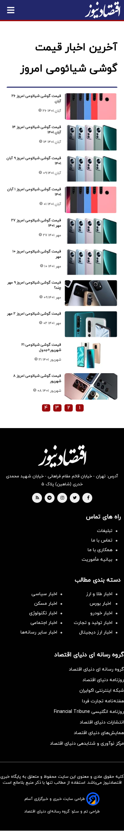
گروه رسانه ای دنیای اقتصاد (96, 669)
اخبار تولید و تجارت (93, 623)
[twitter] (75, 498)
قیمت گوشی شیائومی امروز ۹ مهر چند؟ (34, 285)
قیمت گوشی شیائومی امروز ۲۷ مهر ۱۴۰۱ (36, 223)
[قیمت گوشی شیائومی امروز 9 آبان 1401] (90, 168)
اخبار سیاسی (44, 594)
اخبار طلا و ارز (99, 594)
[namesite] (102, 10)
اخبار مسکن (45, 603)
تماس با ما (101, 540)
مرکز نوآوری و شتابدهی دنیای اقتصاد (87, 743)
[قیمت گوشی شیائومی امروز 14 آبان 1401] (90, 137)
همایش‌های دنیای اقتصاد (99, 733)
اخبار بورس (101, 603)
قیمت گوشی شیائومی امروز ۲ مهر (34, 313)
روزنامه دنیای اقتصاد (103, 680)
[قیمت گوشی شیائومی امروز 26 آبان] (90, 106)
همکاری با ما (100, 550)
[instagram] (62, 498)
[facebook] (88, 498)
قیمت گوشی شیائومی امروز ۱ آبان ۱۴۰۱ (34, 192)
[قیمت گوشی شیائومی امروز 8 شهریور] (90, 386)
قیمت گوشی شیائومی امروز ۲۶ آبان (36, 98)
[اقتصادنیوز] (62, 456)
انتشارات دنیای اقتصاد (102, 722)
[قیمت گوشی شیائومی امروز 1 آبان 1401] (90, 200)
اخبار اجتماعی (43, 623)
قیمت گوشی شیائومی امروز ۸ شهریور (37, 378)
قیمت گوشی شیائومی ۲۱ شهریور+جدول (41, 347)
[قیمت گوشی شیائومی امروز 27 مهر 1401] (90, 231)
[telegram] (49, 498)
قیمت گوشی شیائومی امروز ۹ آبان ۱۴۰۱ (34, 160)
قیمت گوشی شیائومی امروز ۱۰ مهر (37, 254)
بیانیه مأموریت (97, 559)
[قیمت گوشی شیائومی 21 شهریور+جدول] (90, 355)
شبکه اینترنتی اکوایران (101, 690)
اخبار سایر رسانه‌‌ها (39, 632)
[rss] (37, 498)
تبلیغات (104, 531)
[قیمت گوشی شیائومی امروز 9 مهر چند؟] (90, 293)
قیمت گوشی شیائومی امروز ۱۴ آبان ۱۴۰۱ (36, 129)
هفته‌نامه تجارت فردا (103, 701)
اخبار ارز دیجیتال (95, 632)
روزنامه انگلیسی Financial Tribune (89, 712)
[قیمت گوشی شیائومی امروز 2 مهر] (90, 324)
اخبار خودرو (101, 613)
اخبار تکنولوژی (43, 613)
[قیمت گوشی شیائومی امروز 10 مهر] (90, 262)
